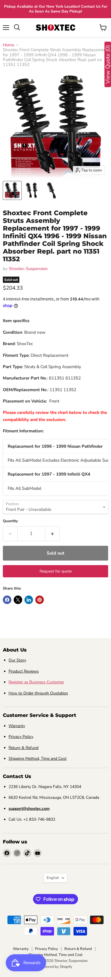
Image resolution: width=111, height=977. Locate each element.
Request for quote (56, 571)
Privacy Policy (21, 736)
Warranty (17, 726)
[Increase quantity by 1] (52, 533)
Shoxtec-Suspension (28, 268)
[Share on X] (18, 600)
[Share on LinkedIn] (28, 600)
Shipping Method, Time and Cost (38, 758)
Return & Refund (23, 747)
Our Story (17, 660)
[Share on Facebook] (7, 600)
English (53, 877)
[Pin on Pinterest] (39, 600)
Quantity (10, 521)
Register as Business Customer (36, 682)
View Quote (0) (107, 64)
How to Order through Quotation (38, 693)
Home (8, 45)
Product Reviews (24, 671)
